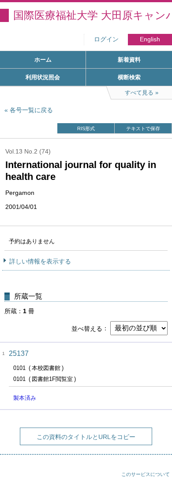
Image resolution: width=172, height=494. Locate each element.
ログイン (106, 39)
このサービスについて (145, 474)
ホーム (43, 59)
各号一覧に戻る (31, 109)
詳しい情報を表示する (40, 261)
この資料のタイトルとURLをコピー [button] (86, 436)
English (150, 39)
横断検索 (129, 77)
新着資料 (129, 59)
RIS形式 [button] (86, 128)
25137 (19, 353)
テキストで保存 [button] (143, 128)
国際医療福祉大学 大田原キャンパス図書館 (92, 15)
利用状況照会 (43, 77)
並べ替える (86, 328)
